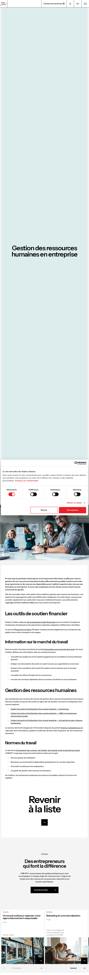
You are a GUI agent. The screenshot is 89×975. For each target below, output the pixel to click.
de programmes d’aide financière (41, 622)
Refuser (44, 510)
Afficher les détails (74, 503)
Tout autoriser (72, 510)
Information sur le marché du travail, (59, 649)
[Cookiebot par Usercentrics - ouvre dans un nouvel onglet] (76, 463)
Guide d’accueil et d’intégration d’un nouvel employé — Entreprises (40, 709)
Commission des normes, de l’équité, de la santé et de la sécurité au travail (48, 750)
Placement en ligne (22, 629)
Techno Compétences (70, 728)
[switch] (33, 494)
